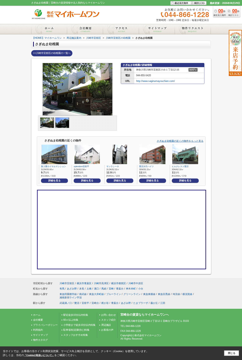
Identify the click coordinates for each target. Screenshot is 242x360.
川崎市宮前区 (67, 283)
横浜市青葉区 (84, 283)
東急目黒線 (164, 294)
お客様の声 (107, 329)
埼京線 (176, 294)
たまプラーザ (140, 303)
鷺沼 (76, 303)
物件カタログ (40, 339)
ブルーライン (113, 294)
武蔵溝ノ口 (66, 303)
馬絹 (103, 288)
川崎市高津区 (101, 283)
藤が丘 (154, 303)
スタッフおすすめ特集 (75, 335)
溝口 (96, 288)
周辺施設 (106, 325)
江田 (162, 303)
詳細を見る (54, 180)
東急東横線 (149, 294)
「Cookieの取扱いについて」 (39, 355)
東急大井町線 (96, 294)
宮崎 (111, 288)
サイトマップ (40, 335)
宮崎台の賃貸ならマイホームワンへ (144, 314)
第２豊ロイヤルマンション (53, 166)
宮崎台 (95, 303)
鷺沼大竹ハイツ (147, 166)
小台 (140, 288)
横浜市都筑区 (118, 283)
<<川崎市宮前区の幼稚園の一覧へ (52, 53)
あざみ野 (72, 288)
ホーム (36, 314)
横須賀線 (187, 294)
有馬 (62, 288)
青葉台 (119, 288)
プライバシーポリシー (45, 325)
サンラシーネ (112, 166)
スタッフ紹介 (108, 319)
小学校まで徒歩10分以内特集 (79, 325)
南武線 (83, 294)
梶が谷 (105, 303)
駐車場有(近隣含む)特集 (76, 329)
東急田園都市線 (68, 294)
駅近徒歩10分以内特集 (75, 314)
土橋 (89, 288)
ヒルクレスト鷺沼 (180, 166)
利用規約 (38, 329)
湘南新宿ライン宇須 (71, 297)
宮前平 (85, 303)
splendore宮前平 (81, 166)
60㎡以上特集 (70, 319)
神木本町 (131, 288)
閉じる (231, 353)
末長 (81, 288)
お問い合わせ (108, 314)
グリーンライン (132, 294)
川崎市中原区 (135, 283)
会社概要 (38, 319)
